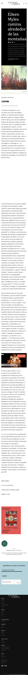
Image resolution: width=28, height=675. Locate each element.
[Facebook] (9, 42)
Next (19, 520)
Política (2, 601)
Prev (3, 520)
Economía (3, 603)
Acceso (2, 655)
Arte (2, 615)
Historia (2, 632)
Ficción (2, 627)
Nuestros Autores (4, 661)
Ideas (2, 633)
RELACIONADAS (6, 559)
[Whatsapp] (14, 42)
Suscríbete (5, 532)
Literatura (3, 606)
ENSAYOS (3, 630)
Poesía (2, 625)
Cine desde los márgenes (11, 528)
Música (2, 614)
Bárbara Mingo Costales (14, 550)
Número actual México (5, 646)
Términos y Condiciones (14, 674)
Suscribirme (3, 656)
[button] (2, 3)
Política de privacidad (22, 674)
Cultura (2, 600)
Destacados (3, 650)
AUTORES (19, 559)
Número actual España (5, 648)
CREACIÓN (3, 624)
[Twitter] (10, 42)
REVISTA (3, 645)
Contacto (3, 663)
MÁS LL (2, 653)
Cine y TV (3, 611)
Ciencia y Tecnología (5, 604)
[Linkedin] (12, 42)
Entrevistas (3, 621)
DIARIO (2, 598)
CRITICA (3, 609)
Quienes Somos (4, 660)
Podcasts (3, 642)
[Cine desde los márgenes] (11, 519)
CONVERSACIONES (5, 619)
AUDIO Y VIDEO (4, 638)
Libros (9, 11)
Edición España (6, 530)
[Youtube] (6, 666)
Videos (2, 640)
